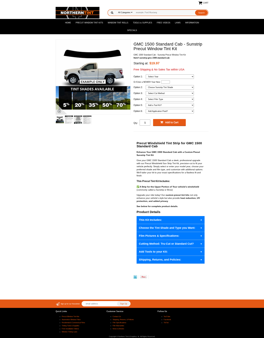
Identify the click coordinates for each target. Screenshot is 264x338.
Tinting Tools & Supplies (70, 326)
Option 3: (138, 93)
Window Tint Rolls (118, 23)
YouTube (167, 316)
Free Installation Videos (70, 329)
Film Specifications (119, 322)
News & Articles (118, 329)
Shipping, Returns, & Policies (123, 319)
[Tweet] (135, 278)
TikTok (166, 322)
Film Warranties (118, 326)
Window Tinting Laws (69, 332)
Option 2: (138, 87)
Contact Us (117, 316)
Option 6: (138, 111)
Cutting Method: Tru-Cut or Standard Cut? (166, 243)
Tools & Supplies (142, 23)
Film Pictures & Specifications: (159, 235)
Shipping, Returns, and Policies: (160, 259)
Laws (178, 23)
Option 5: (138, 105)
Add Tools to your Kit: (153, 251)
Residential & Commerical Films (73, 322)
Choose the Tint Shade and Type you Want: (167, 227)
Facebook (167, 319)
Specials (132, 30)
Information (192, 23)
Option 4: (138, 99)
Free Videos (163, 23)
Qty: (136, 123)
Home (68, 23)
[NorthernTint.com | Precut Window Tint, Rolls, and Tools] (77, 12)
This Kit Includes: (150, 219)
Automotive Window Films (71, 319)
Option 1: (138, 76)
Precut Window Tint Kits (89, 23)
